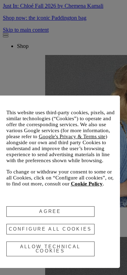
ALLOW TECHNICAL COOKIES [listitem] (50, 248)
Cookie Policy (87, 184)
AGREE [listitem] (50, 211)
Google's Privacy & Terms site (72, 136)
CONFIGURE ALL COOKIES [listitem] (50, 229)
